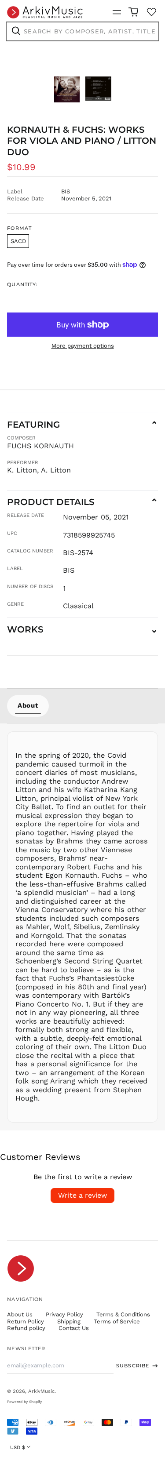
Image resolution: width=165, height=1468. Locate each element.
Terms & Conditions (123, 1314)
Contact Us (74, 1328)
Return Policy (25, 1321)
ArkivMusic (41, 1391)
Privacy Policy (64, 1314)
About (28, 705)
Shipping (69, 1321)
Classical (78, 606)
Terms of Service (117, 1321)
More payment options (82, 345)
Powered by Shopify (24, 1401)
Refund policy (26, 1328)
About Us (20, 1314)
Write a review (82, 1195)
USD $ (17, 1447)
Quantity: (22, 284)
